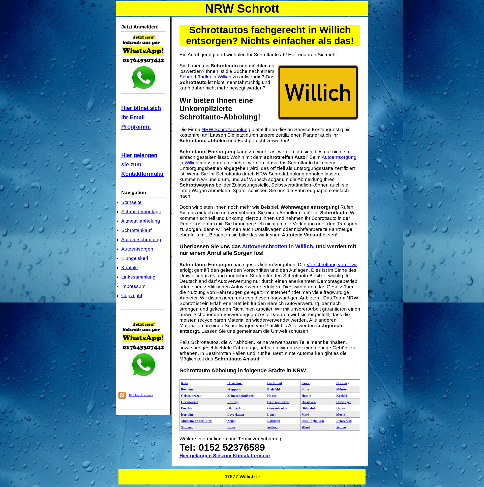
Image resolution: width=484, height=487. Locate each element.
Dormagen (343, 401)
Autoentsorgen (137, 249)
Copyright (131, 295)
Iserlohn (187, 414)
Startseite (131, 202)
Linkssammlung (138, 277)
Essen (305, 382)
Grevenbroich (277, 408)
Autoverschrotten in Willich (277, 246)
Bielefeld (273, 389)
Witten (341, 426)
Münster (342, 389)
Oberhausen (189, 401)
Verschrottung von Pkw (332, 264)
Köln (184, 382)
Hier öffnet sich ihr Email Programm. (141, 117)
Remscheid (344, 420)
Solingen (187, 426)
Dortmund (274, 382)
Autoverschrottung (141, 239)
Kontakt (129, 267)
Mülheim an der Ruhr (196, 420)
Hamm (306, 395)
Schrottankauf (136, 230)
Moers (340, 414)
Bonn (305, 389)
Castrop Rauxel (278, 401)
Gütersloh (308, 408)
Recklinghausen (312, 420)
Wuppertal (235, 389)
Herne (340, 408)
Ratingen (273, 420)
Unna (231, 426)
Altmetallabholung (140, 221)
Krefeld (341, 395)
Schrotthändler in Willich (205, 76)
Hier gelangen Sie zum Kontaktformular (224, 455)
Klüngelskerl (134, 258)
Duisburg (342, 382)
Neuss (231, 420)
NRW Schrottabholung (226, 129)
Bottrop (232, 401)
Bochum (187, 389)
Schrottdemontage (141, 211)
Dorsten (186, 408)
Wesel (305, 426)
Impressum (133, 286)
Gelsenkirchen (191, 395)
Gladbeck (234, 408)
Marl (305, 414)
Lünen (271, 414)
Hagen (272, 395)
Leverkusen (235, 414)
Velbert (272, 426)
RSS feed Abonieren (141, 395)
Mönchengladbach (240, 395)
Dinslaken (308, 401)
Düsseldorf (235, 382)
